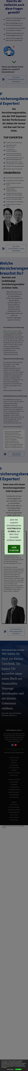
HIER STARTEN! (14, 549)
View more (9, 1067)
